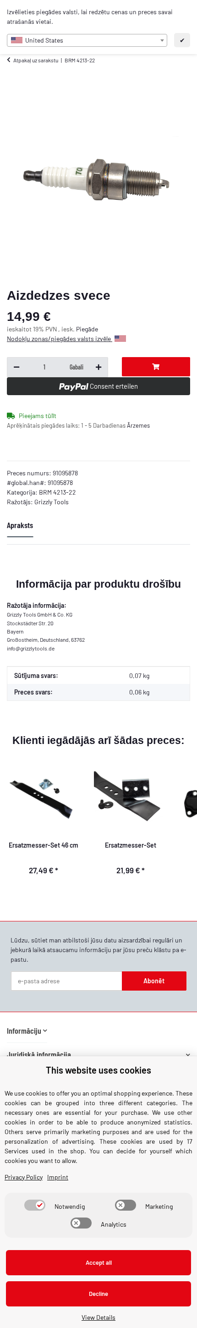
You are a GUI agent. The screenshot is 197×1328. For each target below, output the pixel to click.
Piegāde (87, 329)
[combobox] (87, 40)
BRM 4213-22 (57, 492)
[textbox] (87, 40)
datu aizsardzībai (127, 940)
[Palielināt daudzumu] (98, 367)
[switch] (34, 1205)
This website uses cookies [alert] (98, 1069)
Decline (98, 1293)
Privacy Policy (24, 1177)
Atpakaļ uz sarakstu (35, 60)
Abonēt (153, 981)
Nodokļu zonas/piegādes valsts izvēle (59, 338)
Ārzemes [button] (138, 425)
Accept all (99, 1262)
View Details (98, 1317)
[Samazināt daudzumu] (16, 367)
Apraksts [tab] (20, 525)
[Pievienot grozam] (156, 366)
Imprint (57, 1177)
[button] (27, 1031)
